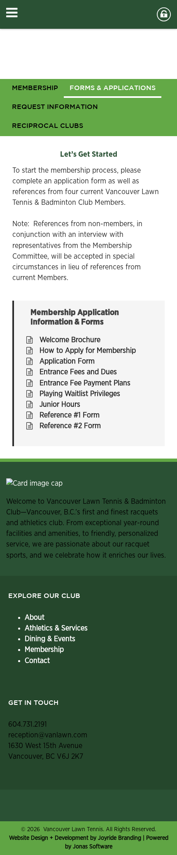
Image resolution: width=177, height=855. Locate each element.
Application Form (67, 361)
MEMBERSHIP (35, 88)
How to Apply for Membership (88, 351)
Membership (44, 649)
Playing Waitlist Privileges (80, 394)
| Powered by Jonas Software (88, 842)
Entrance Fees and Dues (78, 372)
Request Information (55, 107)
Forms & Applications (113, 88)
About (34, 617)
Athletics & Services (56, 628)
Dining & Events (50, 639)
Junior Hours (60, 404)
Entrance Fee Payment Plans (85, 383)
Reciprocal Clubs (47, 126)
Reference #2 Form (70, 426)
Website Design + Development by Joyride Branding (76, 838)
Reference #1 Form (70, 415)
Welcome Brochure (70, 340)
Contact (37, 661)
